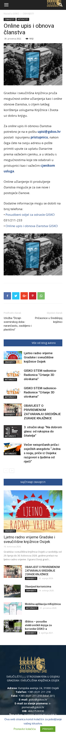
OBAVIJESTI (28, 13)
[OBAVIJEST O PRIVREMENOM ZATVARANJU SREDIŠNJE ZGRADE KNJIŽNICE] (13, 410)
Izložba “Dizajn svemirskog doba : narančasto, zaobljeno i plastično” (18, 323)
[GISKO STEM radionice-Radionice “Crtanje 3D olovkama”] (13, 392)
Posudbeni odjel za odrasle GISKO (30, 214)
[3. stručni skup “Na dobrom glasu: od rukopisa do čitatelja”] (13, 431)
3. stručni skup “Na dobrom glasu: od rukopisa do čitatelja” (43, 431)
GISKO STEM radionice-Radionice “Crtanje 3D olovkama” (40, 392)
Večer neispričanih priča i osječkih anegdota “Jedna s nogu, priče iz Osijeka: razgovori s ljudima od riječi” (42, 453)
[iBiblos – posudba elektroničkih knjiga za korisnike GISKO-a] (13, 626)
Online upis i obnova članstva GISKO (32, 226)
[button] (61, 5)
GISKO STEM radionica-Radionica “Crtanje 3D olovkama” (40, 375)
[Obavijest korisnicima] (12, 591)
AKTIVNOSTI (23, 19)
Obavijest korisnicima (38, 586)
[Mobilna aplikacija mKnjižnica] (13, 608)
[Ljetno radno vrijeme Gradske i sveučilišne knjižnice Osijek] (13, 357)
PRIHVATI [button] (47, 729)
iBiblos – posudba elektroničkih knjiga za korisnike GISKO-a (38, 625)
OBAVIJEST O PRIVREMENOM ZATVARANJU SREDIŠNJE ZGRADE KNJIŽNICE (42, 571)
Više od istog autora (44, 343)
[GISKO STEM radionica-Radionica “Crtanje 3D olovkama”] (13, 375)
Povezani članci (20, 343)
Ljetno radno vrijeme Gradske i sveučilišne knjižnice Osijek (39, 357)
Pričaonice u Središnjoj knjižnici (48, 320)
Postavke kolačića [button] (25, 728)
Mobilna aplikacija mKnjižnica (43, 604)
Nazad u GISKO (11, 13)
